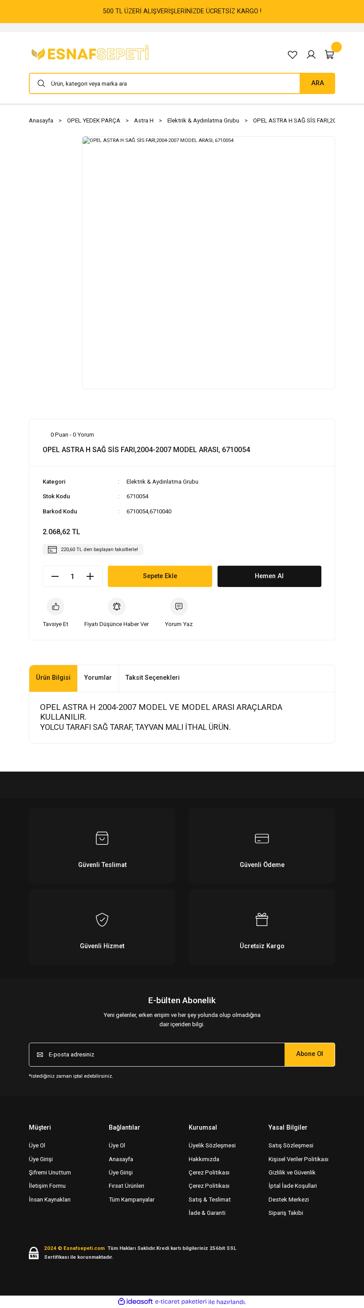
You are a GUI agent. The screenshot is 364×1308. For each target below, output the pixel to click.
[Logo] (91, 54)
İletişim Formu (47, 1185)
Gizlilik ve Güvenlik (292, 1172)
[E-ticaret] (181, 1302)
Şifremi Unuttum (50, 1172)
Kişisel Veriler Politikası (298, 1159)
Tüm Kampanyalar (131, 1199)
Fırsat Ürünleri (126, 1185)
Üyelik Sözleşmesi (212, 1145)
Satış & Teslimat (210, 1199)
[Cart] (329, 54)
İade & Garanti (207, 1213)
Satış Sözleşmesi (291, 1145)
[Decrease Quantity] (55, 576)
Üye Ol (37, 1145)
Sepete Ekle (160, 576)
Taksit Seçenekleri (153, 678)
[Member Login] (311, 54)
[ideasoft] (135, 1302)
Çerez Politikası (209, 1172)
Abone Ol (309, 1054)
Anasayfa (121, 1159)
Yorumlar (98, 678)
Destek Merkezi (289, 1199)
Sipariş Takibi (286, 1213)
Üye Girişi (41, 1159)
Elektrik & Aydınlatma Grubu (162, 481)
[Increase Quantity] (90, 576)
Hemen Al (269, 576)
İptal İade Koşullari (293, 1185)
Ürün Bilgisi (53, 678)
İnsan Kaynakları (50, 1199)
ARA (317, 83)
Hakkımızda (204, 1159)
